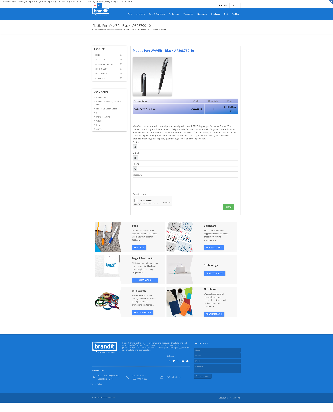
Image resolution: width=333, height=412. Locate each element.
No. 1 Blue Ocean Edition (106, 109)
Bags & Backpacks (157, 14)
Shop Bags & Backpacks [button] (145, 281)
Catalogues (223, 5)
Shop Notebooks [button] (214, 314)
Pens (130, 14)
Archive (99, 129)
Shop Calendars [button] (214, 248)
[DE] (94, 4)
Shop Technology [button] (214, 273)
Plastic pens (115, 30)
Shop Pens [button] (139, 248)
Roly (98, 125)
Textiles (235, 14)
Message (137, 174)
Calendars (140, 14)
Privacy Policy (96, 384)
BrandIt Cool (101, 97)
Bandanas (215, 14)
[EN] (99, 4)
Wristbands (188, 14)
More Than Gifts (103, 117)
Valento (99, 121)
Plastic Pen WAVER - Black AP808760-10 (152, 30)
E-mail (136, 152)
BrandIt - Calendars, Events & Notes (108, 103)
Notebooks (202, 14)
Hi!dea (98, 113)
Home (94, 30)
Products (101, 30)
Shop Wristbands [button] (142, 313)
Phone (136, 163)
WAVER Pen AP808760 (129, 30)
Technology (174, 14)
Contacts (235, 5)
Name (136, 141)
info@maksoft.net (173, 377)
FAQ (226, 14)
